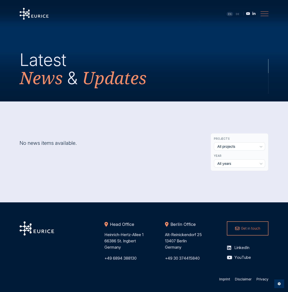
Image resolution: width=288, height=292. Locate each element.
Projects (222, 138)
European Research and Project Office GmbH (34, 14)
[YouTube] (248, 13)
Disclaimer (243, 279)
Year (217, 155)
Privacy (262, 279)
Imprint (224, 279)
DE (238, 14)
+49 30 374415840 (182, 258)
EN (230, 14)
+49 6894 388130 (120, 258)
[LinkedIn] (253, 13)
